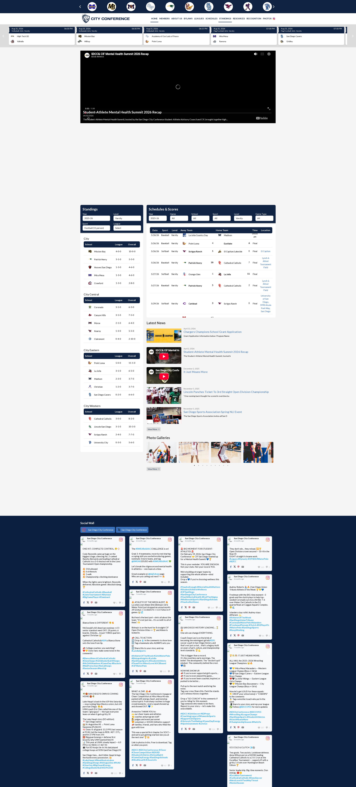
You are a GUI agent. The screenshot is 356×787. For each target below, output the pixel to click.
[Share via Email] (96, 602)
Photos (267, 18)
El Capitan (265, 251)
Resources (239, 18)
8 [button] (223, 465)
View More (153, 429)
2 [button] (198, 465)
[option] (178, 87)
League (116, 223)
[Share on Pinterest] (91, 602)
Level (115, 214)
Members (164, 18)
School (194, 214)
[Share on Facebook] (84, 602)
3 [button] (202, 465)
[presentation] (79, 7)
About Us (176, 18)
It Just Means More (196, 371)
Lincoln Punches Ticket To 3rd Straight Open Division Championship (226, 391)
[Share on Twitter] (88, 602)
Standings (225, 18)
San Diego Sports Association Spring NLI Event (213, 411)
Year (85, 214)
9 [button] (227, 465)
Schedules (211, 18)
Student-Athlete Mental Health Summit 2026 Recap (216, 351)
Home (154, 18)
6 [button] (215, 465)
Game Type (260, 214)
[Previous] (3, 36)
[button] (89, 6)
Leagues (199, 18)
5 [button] (211, 465)
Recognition (254, 18)
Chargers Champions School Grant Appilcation (213, 331)
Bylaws (188, 18)
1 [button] (194, 465)
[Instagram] (274, 18)
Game (173, 214)
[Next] (352, 36)
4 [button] (207, 465)
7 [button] (219, 465)
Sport (85, 223)
